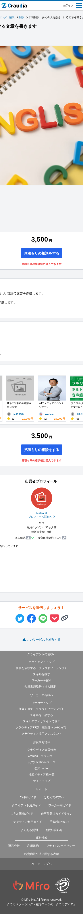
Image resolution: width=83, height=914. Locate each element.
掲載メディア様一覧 (41, 774)
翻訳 (21, 17)
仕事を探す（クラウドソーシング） (42, 709)
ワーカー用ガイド (59, 805)
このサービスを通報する (44, 639)
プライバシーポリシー (60, 845)
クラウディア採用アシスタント (41, 733)
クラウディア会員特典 (41, 749)
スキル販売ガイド (21, 813)
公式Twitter (42, 768)
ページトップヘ (41, 864)
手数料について (60, 821)
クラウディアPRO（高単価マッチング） (41, 727)
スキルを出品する (41, 715)
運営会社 (14, 845)
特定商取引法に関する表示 (41, 854)
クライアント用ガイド (26, 805)
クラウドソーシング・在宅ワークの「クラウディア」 (41, 904)
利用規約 (33, 845)
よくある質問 (29, 830)
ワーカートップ (41, 702)
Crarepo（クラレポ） (41, 756)
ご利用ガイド (27, 797)
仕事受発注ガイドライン (57, 813)
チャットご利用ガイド (27, 821)
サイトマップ (41, 780)
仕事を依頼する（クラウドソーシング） (42, 668)
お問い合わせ (54, 830)
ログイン (68, 5)
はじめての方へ (54, 797)
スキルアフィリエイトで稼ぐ (41, 721)
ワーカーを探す (41, 680)
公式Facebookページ (41, 762)
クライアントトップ (41, 661)
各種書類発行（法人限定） (41, 686)
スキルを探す (41, 674)
